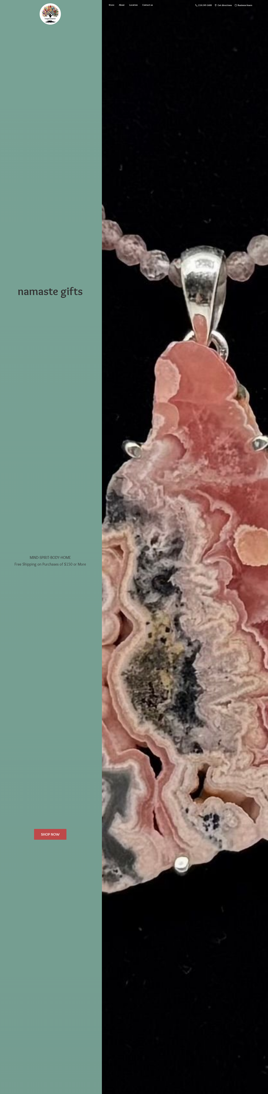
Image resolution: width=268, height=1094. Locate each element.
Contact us (147, 5)
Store (111, 5)
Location (133, 5)
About (122, 5)
